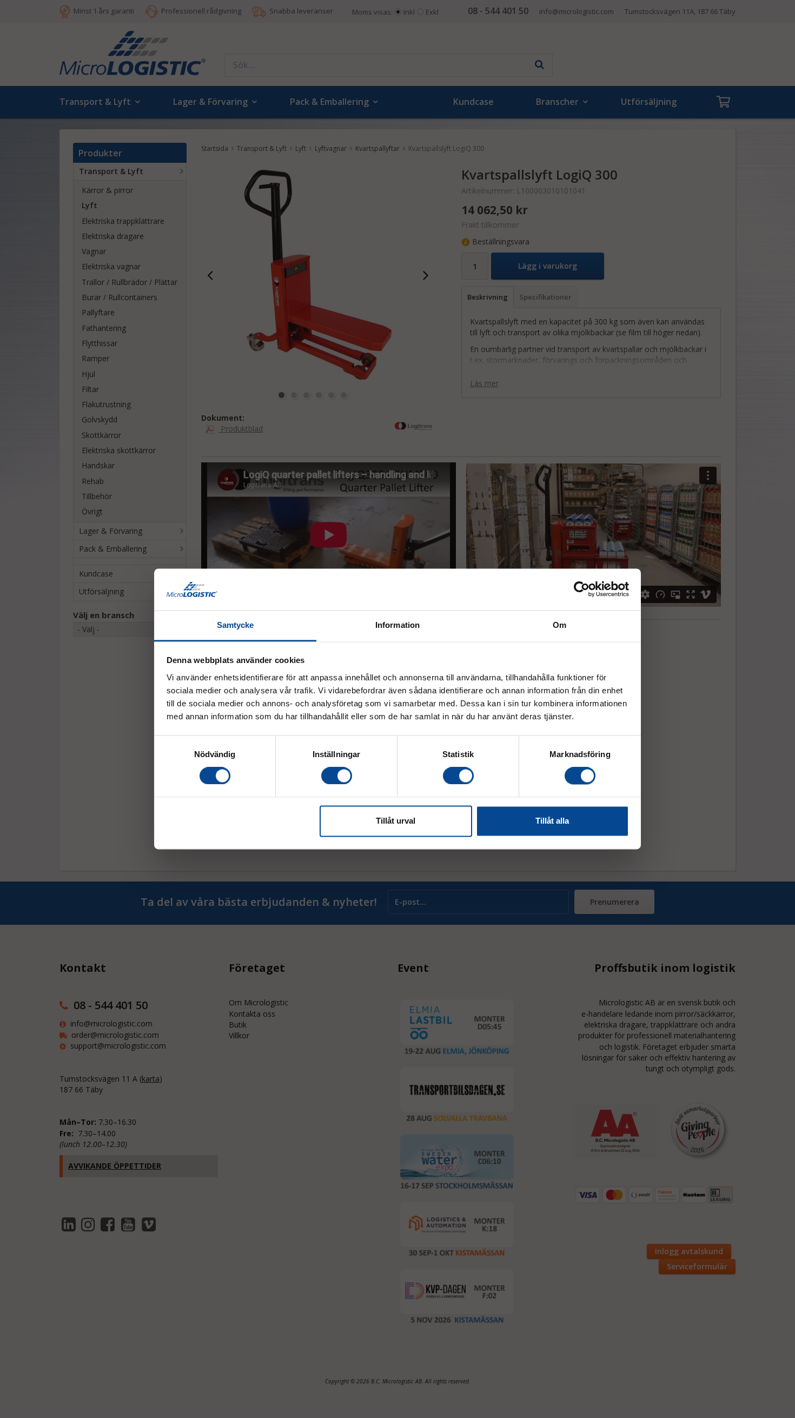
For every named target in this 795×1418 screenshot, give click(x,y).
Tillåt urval (395, 820)
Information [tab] (397, 625)
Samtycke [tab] (235, 625)
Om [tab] (559, 625)
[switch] (336, 776)
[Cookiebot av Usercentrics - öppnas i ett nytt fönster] (581, 589)
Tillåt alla (552, 820)
